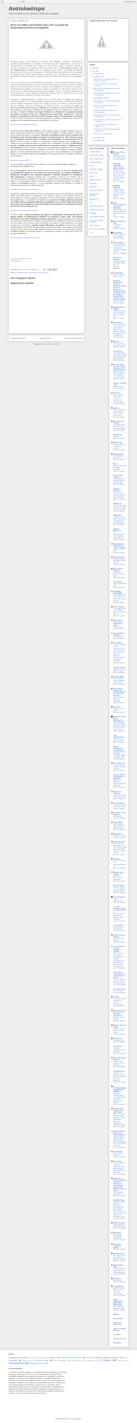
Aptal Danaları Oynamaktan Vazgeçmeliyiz (117, 1236)
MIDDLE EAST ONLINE (95, 195)
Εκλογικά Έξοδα (118, 301)
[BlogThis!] (50, 269)
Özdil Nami (117, 1343)
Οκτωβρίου (98, 137)
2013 (94, 68)
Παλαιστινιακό (27, 1360)
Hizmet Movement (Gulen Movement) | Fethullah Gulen (119, 719)
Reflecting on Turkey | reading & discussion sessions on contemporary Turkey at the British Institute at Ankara (120, 1184)
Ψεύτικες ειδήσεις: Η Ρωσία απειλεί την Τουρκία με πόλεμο (119, 981)
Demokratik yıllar (118, 1040)
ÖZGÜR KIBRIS (118, 677)
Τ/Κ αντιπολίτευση (60, 1360)
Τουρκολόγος (118, 1151)
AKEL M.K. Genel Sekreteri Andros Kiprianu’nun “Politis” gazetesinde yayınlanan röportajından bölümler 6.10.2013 (119, 1119)
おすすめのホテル (118, 636)
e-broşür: (116, 436)
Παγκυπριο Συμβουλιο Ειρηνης (117, 1245)
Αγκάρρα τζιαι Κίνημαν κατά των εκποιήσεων (119, 1063)
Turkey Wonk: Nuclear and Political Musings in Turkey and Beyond (119, 692)
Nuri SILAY (117, 1232)
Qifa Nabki (117, 707)
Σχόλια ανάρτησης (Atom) (51, 344)
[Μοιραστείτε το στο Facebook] (54, 269)
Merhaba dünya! (118, 386)
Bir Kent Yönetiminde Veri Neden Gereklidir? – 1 (119, 467)
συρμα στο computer (117, 792)
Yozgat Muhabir (119, 557)
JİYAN (92, 176)
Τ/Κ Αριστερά (76, 1360)
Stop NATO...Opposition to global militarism (119, 205)
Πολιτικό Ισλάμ (42, 1360)
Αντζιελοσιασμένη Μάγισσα (119, 1058)
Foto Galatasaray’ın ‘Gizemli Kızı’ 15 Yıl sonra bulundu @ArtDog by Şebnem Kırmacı (119, 247)
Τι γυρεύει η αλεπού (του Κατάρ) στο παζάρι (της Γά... (105, 125)
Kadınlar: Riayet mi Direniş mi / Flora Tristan (119, 1030)
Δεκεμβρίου (98, 73)
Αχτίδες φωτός (117, 816)
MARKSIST (93, 187)
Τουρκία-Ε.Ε (122, 1360)
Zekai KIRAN (117, 822)
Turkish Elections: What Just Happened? (118, 699)
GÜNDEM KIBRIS (95, 162)
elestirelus (117, 1278)
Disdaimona (117, 834)
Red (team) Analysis (117, 258)
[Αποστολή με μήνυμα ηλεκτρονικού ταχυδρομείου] (48, 269)
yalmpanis (117, 859)
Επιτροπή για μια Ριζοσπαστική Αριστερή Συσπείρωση (119, 1012)
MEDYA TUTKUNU (96, 190)
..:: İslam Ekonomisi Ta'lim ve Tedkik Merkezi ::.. (119, 909)
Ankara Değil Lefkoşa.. (118, 476)
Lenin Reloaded (119, 897)
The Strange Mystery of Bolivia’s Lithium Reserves (119, 263)
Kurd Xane (93, 183)
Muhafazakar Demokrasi (37, 1363)
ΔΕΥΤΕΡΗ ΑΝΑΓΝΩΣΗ (97, 229)
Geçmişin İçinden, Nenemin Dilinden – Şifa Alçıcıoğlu (119, 480)
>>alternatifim (118, 925)
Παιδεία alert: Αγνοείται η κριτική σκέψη (119, 574)
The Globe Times (119, 989)
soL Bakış (117, 1334)
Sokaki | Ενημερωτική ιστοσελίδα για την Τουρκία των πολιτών (119, 750)
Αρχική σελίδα (45, 338)
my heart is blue (119, 667)
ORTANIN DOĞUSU (96, 206)
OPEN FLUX (117, 442)
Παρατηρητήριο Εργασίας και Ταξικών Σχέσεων (119, 545)
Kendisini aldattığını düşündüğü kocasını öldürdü (119, 560)
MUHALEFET (94, 199)
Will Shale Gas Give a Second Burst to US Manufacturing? (119, 1270)
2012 (94, 71)
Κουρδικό (89, 1358)
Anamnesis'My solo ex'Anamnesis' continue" (119, 446)
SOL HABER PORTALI (97, 217)
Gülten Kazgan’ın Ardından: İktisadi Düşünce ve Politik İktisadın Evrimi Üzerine (119, 192)
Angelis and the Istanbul (119, 936)
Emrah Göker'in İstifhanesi (118, 634)
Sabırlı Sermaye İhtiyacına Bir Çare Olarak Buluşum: (119, 826)
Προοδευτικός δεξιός (119, 835)
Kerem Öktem (118, 1318)
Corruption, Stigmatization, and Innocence (119, 1050)
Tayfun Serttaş (118, 242)
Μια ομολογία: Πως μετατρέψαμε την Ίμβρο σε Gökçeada (119, 1257)
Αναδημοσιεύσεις (22, 272)
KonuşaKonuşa (119, 1071)
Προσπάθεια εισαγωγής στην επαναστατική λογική (119, 974)
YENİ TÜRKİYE (95, 225)
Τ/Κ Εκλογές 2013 (91, 1360)
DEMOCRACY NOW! (97, 155)
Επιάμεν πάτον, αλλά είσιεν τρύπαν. (119, 873)
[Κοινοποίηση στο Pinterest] (56, 269)
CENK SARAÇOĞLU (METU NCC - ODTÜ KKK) (118, 1302)
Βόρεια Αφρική (33, 272)
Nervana (116, 341)
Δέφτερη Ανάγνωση (117, 529)
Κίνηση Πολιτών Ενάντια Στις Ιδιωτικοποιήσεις (119, 1132)
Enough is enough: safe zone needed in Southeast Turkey (119, 889)
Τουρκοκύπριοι (16, 1363)
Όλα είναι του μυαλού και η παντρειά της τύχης (118, 622)
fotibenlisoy (117, 434)
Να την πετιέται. (118, 627)
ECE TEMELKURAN (96, 159)
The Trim (116, 393)
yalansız (116, 408)
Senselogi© (117, 322)
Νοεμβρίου (97, 76)
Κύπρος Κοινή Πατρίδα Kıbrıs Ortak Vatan (118, 1110)
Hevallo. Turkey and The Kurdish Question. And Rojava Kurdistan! (119, 367)
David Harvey (117, 1280)
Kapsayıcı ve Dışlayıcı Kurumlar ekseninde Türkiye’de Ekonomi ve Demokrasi (119, 1076)
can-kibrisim (117, 273)
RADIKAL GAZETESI (97, 210)
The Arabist (117, 582)
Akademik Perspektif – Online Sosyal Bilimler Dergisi (118, 166)
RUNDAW (93, 213)
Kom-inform (117, 1161)
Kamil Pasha (117, 351)
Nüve (115, 464)
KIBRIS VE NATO (118, 274)
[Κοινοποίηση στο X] (52, 269)
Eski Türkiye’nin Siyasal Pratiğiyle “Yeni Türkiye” (118, 680)
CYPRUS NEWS (95, 152)
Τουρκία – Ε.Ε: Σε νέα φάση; (102, 134)
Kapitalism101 (118, 454)
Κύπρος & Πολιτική (117, 489)
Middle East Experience (117, 1323)
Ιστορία (44, 1358)
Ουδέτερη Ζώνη (119, 1253)
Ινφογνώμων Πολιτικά (118, 569)
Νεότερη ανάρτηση (18, 338)
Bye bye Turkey (118, 991)
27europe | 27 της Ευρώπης (119, 813)
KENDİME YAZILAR (116, 186)
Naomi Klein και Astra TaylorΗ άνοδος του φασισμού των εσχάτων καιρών (118, 398)
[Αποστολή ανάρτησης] (43, 269)
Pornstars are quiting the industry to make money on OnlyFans (119, 507)
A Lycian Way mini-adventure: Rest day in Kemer (119, 766)
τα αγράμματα (118, 1286)
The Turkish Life (119, 763)
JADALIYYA (93, 173)
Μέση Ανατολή (43, 272)
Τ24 (91, 232)
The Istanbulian (119, 803)
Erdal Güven (117, 1038)
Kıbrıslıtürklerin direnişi (101, 98)
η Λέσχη (116, 997)
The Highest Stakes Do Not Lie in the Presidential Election (119, 426)
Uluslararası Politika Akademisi (96, 221)
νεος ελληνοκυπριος (118, 736)
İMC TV (92, 166)
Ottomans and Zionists (118, 422)
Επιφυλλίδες (117, 232)
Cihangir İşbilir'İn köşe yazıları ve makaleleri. (119, 776)
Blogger (78, 1419)
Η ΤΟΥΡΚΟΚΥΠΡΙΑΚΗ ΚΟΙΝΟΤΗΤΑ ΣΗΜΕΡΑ (119, 1088)
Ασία (28, 1357)
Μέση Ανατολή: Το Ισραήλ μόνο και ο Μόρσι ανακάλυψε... (105, 80)
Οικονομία (13, 1360)
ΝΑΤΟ (125, 1357)
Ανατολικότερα (27, 8)
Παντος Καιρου (118, 607)
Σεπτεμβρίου (98, 140)
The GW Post (118, 1046)
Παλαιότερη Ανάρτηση (74, 338)
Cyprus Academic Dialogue (119, 1329)
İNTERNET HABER (96, 169)
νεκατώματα (117, 643)
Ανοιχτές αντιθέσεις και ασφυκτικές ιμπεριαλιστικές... (104, 111)
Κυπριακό (98, 1358)
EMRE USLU (117, 515)
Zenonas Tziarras (119, 1339)
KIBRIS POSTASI (95, 180)
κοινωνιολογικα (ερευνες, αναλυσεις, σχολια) (119, 949)
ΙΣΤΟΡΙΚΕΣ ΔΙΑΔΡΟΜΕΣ (117, 592)
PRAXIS (116, 1314)
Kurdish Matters (119, 885)
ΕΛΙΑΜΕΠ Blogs (119, 1200)
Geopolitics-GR (118, 842)
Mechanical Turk (119, 1223)
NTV (91, 203)
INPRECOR (117, 504)
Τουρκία (107, 1360)
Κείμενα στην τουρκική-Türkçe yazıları (65, 1358)
